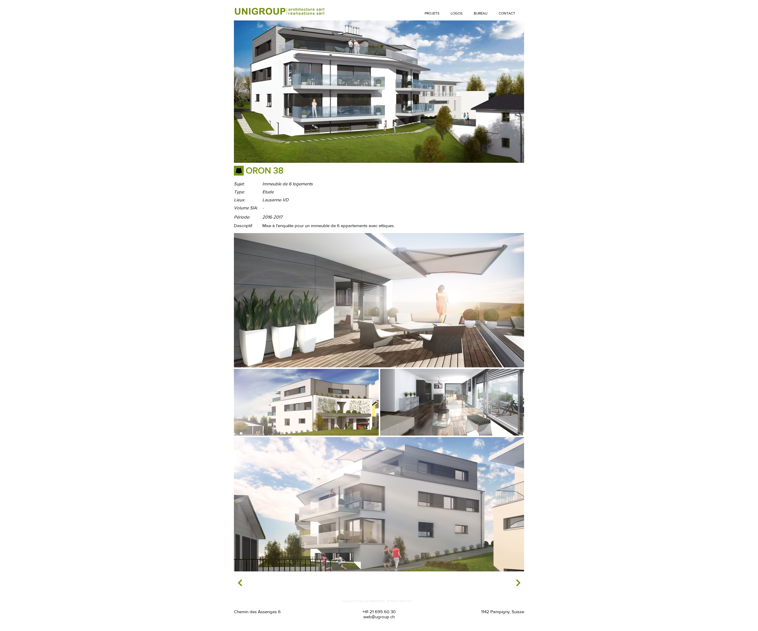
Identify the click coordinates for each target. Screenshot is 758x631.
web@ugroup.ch (379, 616)
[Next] (240, 583)
